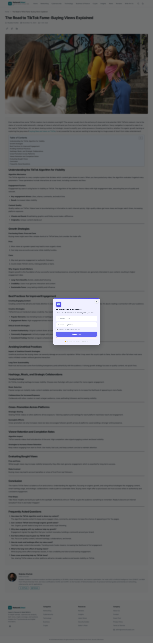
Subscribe (76, 334)
